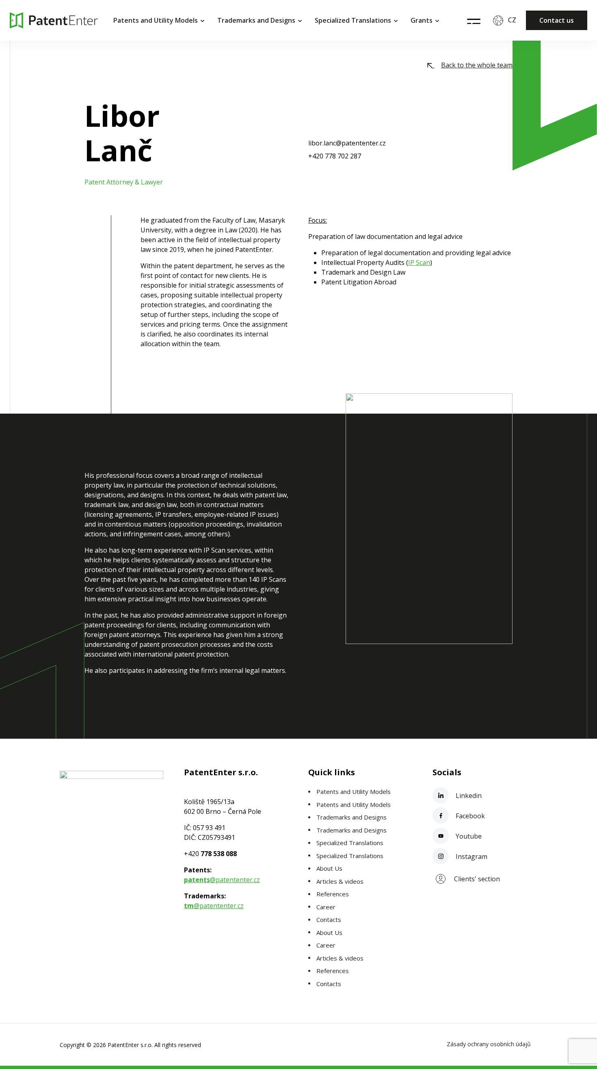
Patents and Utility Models (155, 20)
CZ (512, 19)
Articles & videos (339, 881)
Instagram (470, 856)
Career (325, 907)
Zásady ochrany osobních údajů (489, 1044)
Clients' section (477, 878)
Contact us (556, 20)
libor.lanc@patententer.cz (347, 143)
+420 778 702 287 (334, 156)
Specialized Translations (353, 20)
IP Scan (419, 262)
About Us (329, 868)
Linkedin (468, 795)
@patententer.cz (222, 879)
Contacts (328, 919)
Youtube (468, 836)
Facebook (469, 815)
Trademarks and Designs (256, 20)
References (332, 894)
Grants (422, 20)
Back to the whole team (477, 65)
